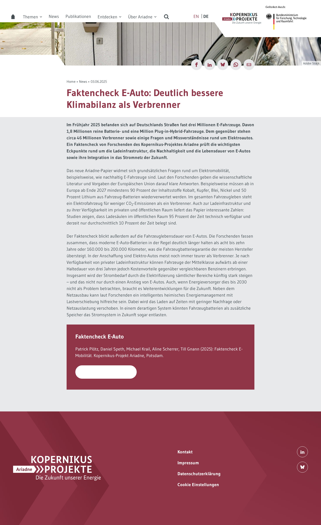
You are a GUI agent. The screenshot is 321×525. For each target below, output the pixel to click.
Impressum (188, 462)
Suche (166, 16)
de (206, 16)
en (196, 16)
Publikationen (78, 16)
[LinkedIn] (209, 64)
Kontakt (185, 451)
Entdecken (107, 16)
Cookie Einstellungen (198, 484)
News (54, 16)
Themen (30, 16)
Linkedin (302, 452)
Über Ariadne (140, 16)
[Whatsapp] (235, 64)
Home (71, 81)
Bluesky (302, 467)
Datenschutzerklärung (199, 473)
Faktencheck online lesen (106, 372)
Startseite (13, 16)
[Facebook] (196, 64)
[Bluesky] (222, 64)
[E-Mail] (248, 64)
